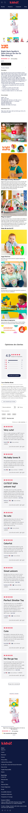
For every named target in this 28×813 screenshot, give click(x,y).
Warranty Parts (4, 779)
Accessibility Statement (6, 792)
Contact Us (3, 777)
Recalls (2, 789)
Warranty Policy (4, 784)
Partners (3, 757)
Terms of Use (4, 767)
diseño (8, 414)
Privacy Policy (4, 759)
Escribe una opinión (14, 375)
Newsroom (3, 754)
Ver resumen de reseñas (10, 733)
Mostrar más (10, 418)
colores (3, 414)
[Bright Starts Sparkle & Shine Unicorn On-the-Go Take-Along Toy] (14, 711)
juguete (4, 418)
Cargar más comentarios (14, 684)
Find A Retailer (6, 64)
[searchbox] (7, 407)
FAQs (2, 782)
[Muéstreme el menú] (1, 2)
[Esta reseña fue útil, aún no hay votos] (20, 446)
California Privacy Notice (6, 762)
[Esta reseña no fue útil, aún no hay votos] (22, 446)
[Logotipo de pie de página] (6, 743)
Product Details (5, 67)
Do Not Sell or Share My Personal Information (11, 764)
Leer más (21, 497)
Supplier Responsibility (6, 769)
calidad (14, 414)
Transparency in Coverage (6, 796)
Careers (2, 752)
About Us (3, 749)
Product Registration (5, 787)
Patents (2, 772)
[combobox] (19, 422)
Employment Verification (6, 794)
